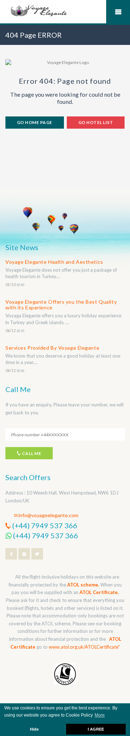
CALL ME (31, 453)
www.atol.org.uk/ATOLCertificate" (84, 647)
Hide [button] (34, 729)
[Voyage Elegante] (39, 10)
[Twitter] (37, 554)
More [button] (100, 715)
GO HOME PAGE (34, 122)
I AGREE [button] (96, 729)
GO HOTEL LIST (95, 122)
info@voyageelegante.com (48, 515)
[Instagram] (24, 554)
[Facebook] (11, 554)
